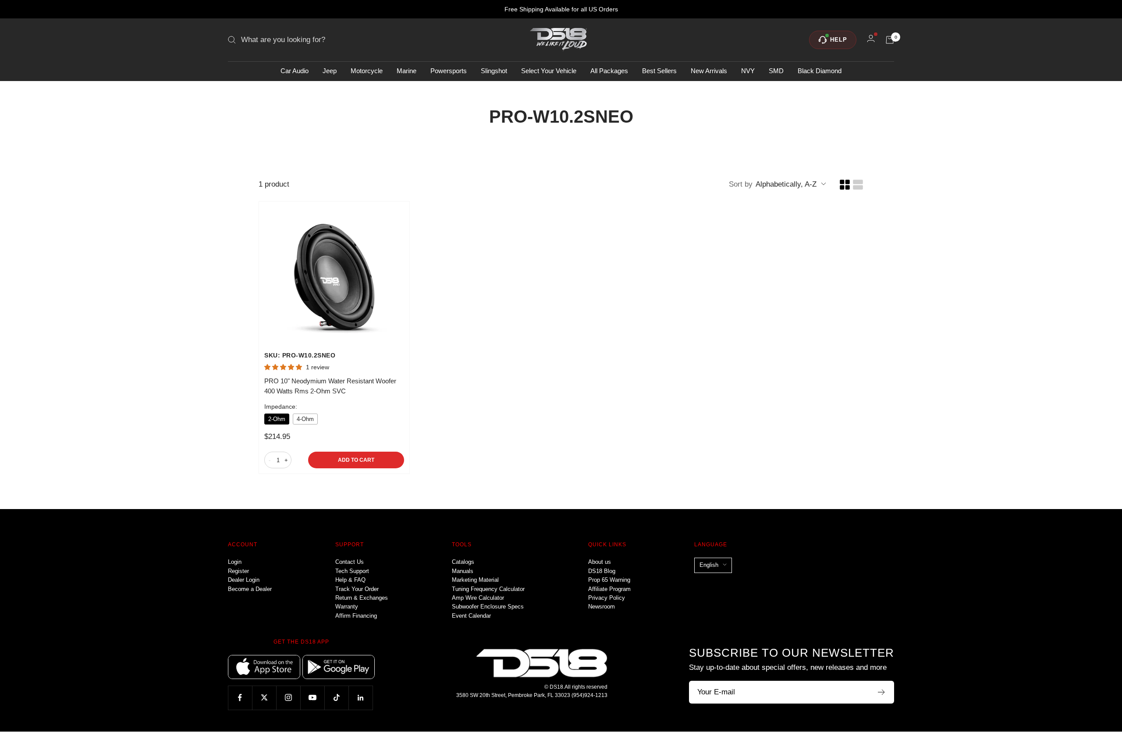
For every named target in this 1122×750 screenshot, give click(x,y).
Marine (406, 70)
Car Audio (294, 70)
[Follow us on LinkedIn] (360, 698)
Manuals (462, 571)
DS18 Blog (601, 571)
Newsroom (601, 606)
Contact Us (349, 562)
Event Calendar (471, 615)
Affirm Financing (356, 615)
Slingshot (494, 70)
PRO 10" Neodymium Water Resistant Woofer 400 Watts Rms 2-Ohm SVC (330, 386)
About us (599, 562)
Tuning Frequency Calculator (488, 589)
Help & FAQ (350, 580)
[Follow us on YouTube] (312, 698)
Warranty (346, 606)
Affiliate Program (609, 589)
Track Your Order (357, 589)
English (708, 565)
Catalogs (463, 562)
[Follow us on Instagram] (288, 698)
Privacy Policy (606, 597)
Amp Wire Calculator (478, 597)
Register (238, 571)
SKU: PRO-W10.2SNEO (299, 355)
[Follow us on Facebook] (240, 698)
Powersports (448, 70)
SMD (776, 70)
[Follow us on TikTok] (336, 698)
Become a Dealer (250, 589)
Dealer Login (243, 580)
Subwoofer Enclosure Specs (488, 606)
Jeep (330, 70)
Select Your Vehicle (548, 70)
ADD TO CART (356, 460)
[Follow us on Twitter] (264, 698)
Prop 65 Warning (609, 580)
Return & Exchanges (361, 597)
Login (234, 562)
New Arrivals (709, 70)
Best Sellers (659, 70)
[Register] (881, 692)
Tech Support (352, 571)
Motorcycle (367, 70)
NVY (748, 70)
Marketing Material (475, 580)
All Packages (609, 70)
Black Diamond (820, 70)
